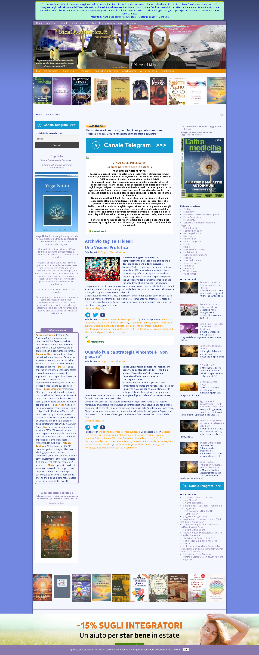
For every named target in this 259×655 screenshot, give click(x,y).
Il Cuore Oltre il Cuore (194, 529)
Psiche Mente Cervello (194, 249)
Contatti (63, 23)
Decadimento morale (139, 322)
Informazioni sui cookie (110, 23)
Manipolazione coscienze (105, 441)
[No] (254, 650)
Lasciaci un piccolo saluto (83, 23)
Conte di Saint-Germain (106, 70)
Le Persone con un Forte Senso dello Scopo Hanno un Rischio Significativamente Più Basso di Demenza (201, 549)
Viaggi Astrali (189, 273)
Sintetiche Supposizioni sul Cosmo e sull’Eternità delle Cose (199, 526)
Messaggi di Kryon (192, 233)
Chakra (186, 209)
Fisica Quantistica (192, 217)
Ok (185, 649)
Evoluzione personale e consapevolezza (118, 319)
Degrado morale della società (109, 325)
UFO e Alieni (189, 268)
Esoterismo (189, 211)
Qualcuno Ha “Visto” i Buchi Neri (199, 537)
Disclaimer (131, 23)
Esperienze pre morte (47, 70)
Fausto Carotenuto (132, 438)
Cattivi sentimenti (112, 434)
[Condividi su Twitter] (94, 316)
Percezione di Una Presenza (197, 554)
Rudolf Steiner (70, 70)
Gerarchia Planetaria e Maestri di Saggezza (198, 224)
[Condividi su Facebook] (101, 316)
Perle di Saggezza (192, 241)
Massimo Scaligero (129, 329)
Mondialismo (124, 441)
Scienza (187, 257)
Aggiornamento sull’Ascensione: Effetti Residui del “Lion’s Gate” (200, 520)
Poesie (186, 244)
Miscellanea (189, 236)
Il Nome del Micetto (193, 502)
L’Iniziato (85, 70)
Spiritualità (188, 265)
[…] (181, 298)
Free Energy (189, 219)
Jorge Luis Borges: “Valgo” (196, 516)
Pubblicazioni (190, 252)
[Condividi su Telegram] (88, 316)
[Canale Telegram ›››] (129, 151)
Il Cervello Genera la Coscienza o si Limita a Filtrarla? (199, 499)
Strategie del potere (104, 447)
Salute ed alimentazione (195, 254)
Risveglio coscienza (141, 444)
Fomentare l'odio (150, 438)
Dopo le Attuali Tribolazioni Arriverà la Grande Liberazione (201, 534)
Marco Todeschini (148, 70)
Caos (97, 322)
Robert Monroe (128, 70)
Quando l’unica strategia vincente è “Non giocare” (126, 354)
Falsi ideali (130, 325)
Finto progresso (143, 325)
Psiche (186, 246)
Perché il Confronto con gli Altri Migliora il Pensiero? (201, 558)
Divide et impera (103, 438)
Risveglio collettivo (122, 444)
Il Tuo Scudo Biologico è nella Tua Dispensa (198, 542)
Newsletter (51, 23)
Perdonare (162, 441)
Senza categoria (191, 263)
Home (39, 23)
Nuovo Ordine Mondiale (144, 441)
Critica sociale (121, 322)
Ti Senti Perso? (190, 513)
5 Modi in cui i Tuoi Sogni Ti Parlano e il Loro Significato (201, 507)
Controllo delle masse (133, 434)
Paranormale (189, 238)
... (56, 237)
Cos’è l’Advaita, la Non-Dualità (198, 511)
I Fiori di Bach (190, 227)
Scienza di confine (192, 260)
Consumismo (107, 322)
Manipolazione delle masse (106, 329)
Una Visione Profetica (106, 247)
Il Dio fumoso (167, 70)
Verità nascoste (191, 271)
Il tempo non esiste (192, 230)
